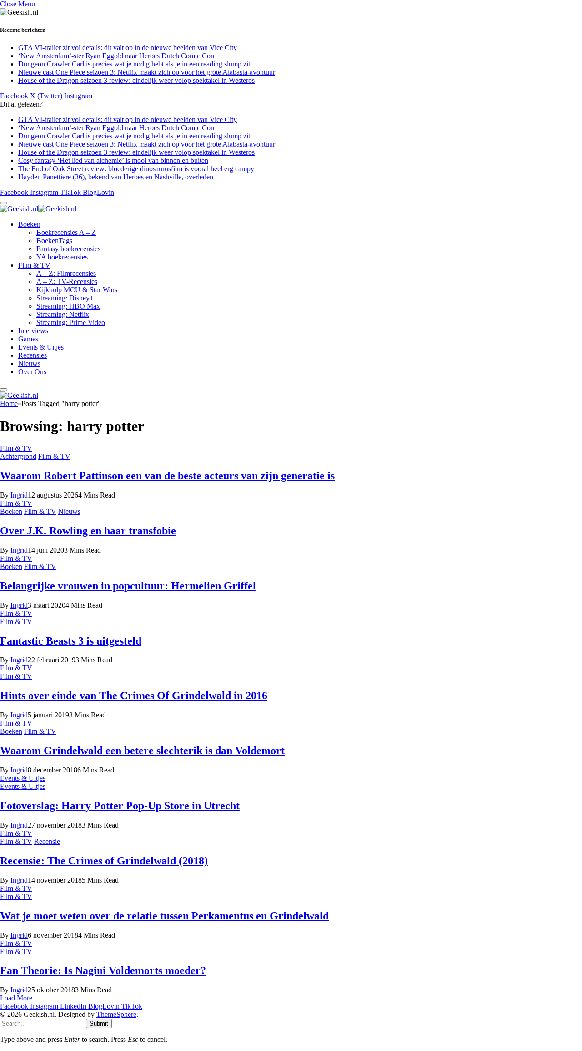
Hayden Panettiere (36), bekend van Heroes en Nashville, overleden (115, 177)
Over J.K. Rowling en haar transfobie (88, 531)
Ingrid (19, 495)
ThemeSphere (116, 1014)
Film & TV (34, 265)
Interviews (33, 331)
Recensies (32, 355)
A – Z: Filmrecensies (66, 273)
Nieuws (29, 363)
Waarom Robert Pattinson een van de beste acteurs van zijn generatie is (167, 476)
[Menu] (3, 203)
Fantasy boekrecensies (68, 249)
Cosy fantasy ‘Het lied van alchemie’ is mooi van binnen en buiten (113, 160)
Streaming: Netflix (62, 314)
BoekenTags (54, 240)
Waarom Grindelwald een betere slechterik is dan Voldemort (142, 751)
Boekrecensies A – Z (66, 232)
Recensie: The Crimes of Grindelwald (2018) (104, 861)
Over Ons (32, 372)
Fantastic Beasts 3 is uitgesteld (70, 641)
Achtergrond (18, 456)
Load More (16, 998)
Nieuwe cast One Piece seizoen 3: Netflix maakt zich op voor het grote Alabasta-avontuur (146, 72)
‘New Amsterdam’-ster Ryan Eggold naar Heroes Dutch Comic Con (116, 56)
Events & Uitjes (41, 347)
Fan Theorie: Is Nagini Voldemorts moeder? (103, 970)
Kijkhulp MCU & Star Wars (76, 290)
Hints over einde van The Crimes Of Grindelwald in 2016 (133, 695)
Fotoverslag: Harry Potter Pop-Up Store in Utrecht (120, 806)
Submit (99, 1023)
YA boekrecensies (62, 257)
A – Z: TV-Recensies (66, 281)
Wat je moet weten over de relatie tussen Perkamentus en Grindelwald (164, 916)
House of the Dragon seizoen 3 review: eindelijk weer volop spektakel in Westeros (136, 80)
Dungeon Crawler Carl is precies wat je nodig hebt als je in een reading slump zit (134, 64)
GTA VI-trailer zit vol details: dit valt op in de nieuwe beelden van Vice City (127, 47)
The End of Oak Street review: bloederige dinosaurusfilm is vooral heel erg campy (136, 169)
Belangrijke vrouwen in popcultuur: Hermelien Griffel (128, 586)
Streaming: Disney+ (65, 298)
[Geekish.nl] (38, 209)
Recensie (47, 841)
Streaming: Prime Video (70, 322)
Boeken (29, 224)
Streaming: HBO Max (68, 306)
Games (28, 339)
